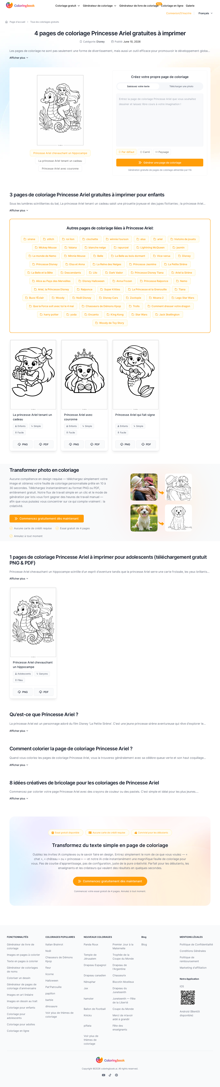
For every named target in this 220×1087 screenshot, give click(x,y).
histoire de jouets (185, 239)
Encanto (93, 314)
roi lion (70, 239)
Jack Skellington (169, 314)
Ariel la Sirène (183, 272)
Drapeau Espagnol (95, 965)
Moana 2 (158, 297)
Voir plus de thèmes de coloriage (91, 1039)
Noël (48, 950)
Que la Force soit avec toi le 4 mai (53, 306)
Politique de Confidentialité (196, 944)
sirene (31, 239)
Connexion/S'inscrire (178, 13)
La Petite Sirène (177, 264)
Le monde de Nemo (44, 255)
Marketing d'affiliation (193, 967)
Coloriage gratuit (65, 5)
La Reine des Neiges (109, 264)
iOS (182, 986)
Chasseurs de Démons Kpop (103, 306)
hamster (89, 998)
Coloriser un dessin (18, 978)
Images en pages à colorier (23, 954)
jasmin (181, 247)
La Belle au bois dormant (130, 255)
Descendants (73, 272)
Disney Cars (110, 297)
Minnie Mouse (76, 255)
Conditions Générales (193, 950)
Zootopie (135, 297)
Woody (60, 297)
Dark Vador (116, 272)
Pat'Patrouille (53, 987)
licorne (49, 974)
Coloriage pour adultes (21, 1024)
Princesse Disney (46, 264)
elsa (142, 239)
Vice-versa (163, 255)
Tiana (182, 289)
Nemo (183, 281)
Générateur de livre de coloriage (138, 5)
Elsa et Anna (77, 264)
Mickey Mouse (48, 247)
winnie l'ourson (119, 239)
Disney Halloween (93, 281)
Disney (100, 41)
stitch (50, 239)
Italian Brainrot (54, 944)
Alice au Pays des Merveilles (53, 281)
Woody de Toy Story (111, 322)
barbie (49, 999)
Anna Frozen (124, 281)
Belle (100, 255)
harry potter (51, 314)
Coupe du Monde (123, 1008)
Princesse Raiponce (156, 281)
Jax (86, 988)
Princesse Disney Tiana (149, 272)
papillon (50, 993)
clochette (92, 239)
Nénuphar (90, 981)
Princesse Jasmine (144, 264)
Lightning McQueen (152, 247)
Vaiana (72, 247)
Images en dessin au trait (22, 1001)
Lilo (95, 272)
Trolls (136, 306)
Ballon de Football (95, 1008)
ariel (160, 239)
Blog (144, 944)
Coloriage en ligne (172, 5)
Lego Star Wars (185, 297)
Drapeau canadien (95, 975)
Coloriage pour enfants (21, 1007)
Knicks (88, 1015)
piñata (87, 1025)
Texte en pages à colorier (22, 961)
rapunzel (123, 247)
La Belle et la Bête (42, 272)
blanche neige (97, 247)
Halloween (51, 980)
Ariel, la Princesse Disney (53, 289)
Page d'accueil (17, 21)
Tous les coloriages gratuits (44, 21)
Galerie (190, 5)
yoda (73, 314)
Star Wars (141, 314)
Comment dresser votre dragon (171, 306)
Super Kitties (112, 289)
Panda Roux (91, 944)
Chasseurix (119, 975)
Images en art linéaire (20, 994)
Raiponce (86, 289)
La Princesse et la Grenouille (149, 289)
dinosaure (51, 1006)
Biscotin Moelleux (123, 981)
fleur (48, 967)
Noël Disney (83, 297)
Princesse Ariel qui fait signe (135, 414)
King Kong (117, 314)
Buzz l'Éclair (36, 297)
